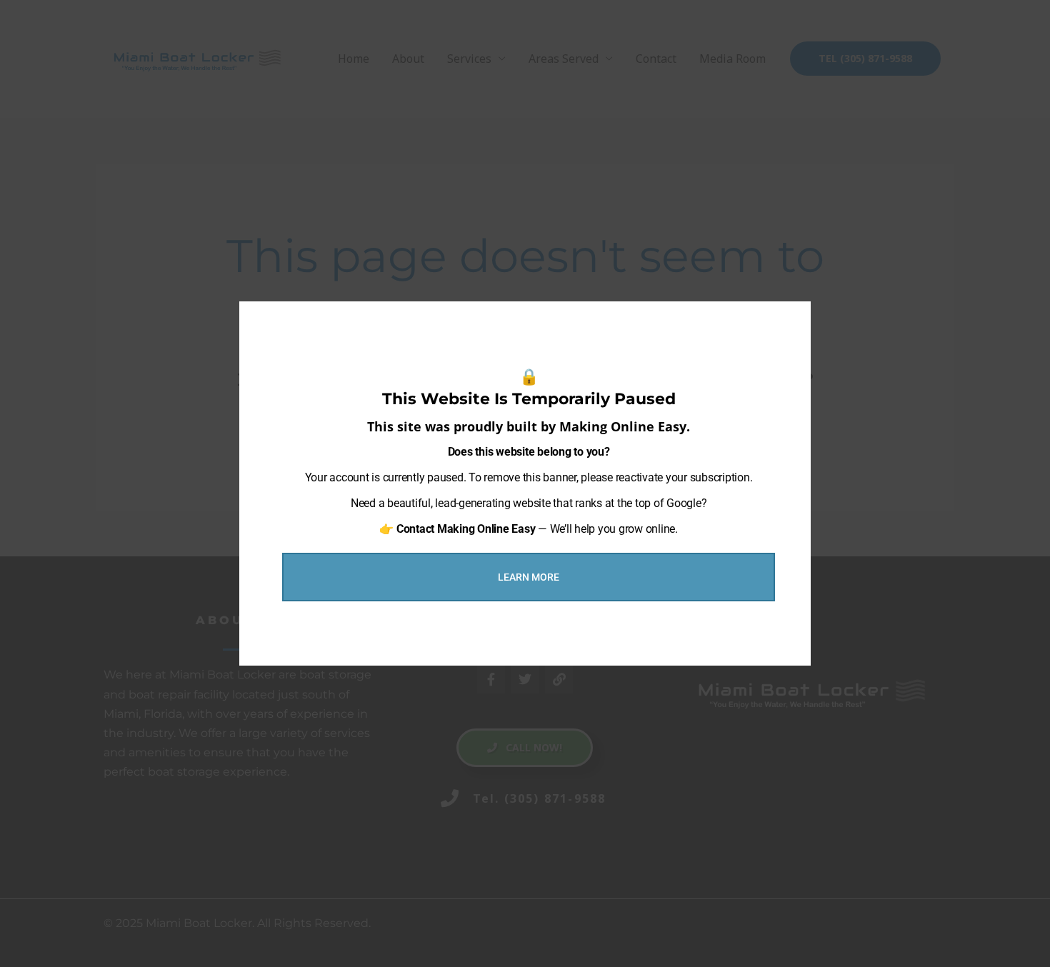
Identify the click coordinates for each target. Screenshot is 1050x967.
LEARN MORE (528, 577)
